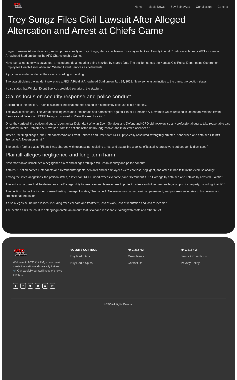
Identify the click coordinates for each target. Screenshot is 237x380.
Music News (156, 6)
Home (139, 6)
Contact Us (135, 263)
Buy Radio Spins (81, 263)
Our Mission (204, 6)
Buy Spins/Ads (180, 6)
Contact (223, 6)
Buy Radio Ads (80, 256)
